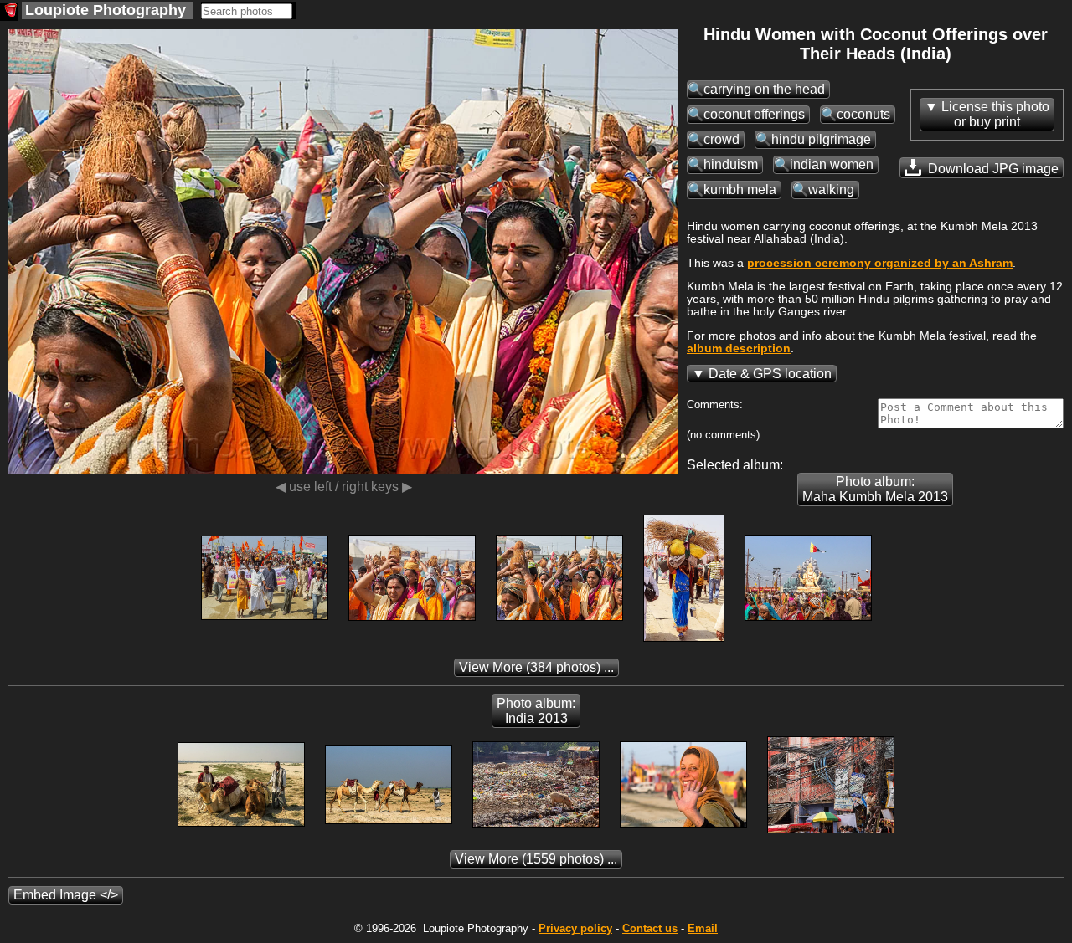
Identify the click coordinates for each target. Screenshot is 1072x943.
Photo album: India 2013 (536, 710)
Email (703, 928)
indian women (832, 164)
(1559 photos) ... (536, 859)
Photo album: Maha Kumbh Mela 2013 (875, 489)
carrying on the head (764, 89)
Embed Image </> (65, 895)
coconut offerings (754, 114)
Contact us (650, 928)
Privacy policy (575, 928)
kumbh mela (740, 189)
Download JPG (992, 168)
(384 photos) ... (536, 667)
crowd (722, 139)
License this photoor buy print (995, 114)
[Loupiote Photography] (9, 12)
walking (831, 189)
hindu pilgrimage (821, 139)
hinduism (731, 164)
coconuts (863, 114)
